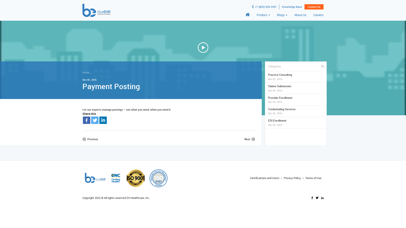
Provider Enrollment (280, 100)
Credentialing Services (282, 111)
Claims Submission (279, 88)
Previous (92, 139)
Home (85, 72)
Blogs (281, 15)
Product (262, 15)
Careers (318, 15)
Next (247, 139)
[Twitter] (95, 120)
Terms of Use (313, 178)
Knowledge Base (292, 7)
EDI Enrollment (277, 122)
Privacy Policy (292, 178)
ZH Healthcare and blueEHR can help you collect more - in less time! (132, 72)
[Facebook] (86, 120)
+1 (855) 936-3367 (265, 7)
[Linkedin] (103, 120)
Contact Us (314, 6)
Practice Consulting (280, 77)
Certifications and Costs (264, 178)
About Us (300, 15)
